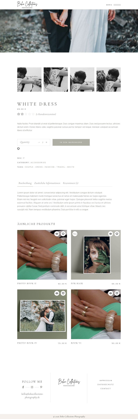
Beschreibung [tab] (25, 183)
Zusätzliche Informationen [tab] (47, 183)
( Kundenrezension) (46, 114)
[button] (18, 149)
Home (19, 32)
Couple (29, 167)
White (71, 167)
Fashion (50, 167)
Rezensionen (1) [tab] (70, 183)
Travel (61, 167)
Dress (39, 167)
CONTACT (106, 389)
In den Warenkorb (71, 142)
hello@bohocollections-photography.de (32, 395)
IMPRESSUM (105, 380)
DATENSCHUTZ (106, 384)
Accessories (34, 32)
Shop (26, 32)
